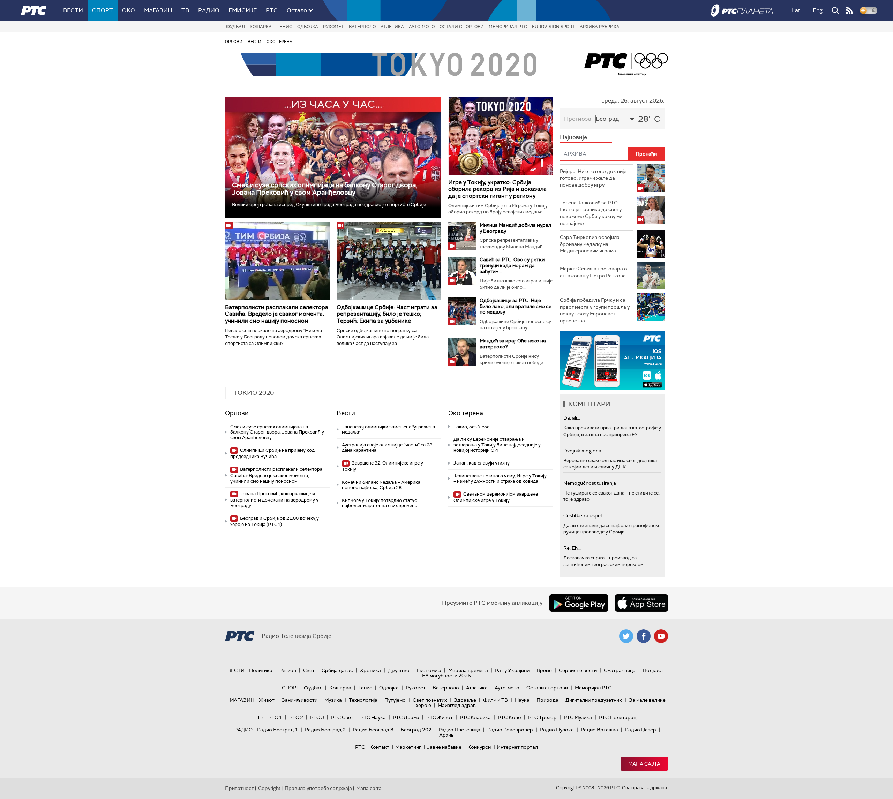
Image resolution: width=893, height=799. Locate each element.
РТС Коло (509, 717)
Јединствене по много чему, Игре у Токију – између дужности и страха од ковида (500, 478)
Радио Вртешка (599, 729)
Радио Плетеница (459, 729)
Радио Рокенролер (510, 729)
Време (544, 670)
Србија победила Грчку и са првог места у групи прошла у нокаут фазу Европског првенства (595, 310)
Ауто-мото (422, 26)
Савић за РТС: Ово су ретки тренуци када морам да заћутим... (512, 265)
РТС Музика (578, 717)
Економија (429, 670)
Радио (208, 10)
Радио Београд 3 (373, 729)
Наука (522, 700)
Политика (260, 670)
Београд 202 (416, 729)
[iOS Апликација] (612, 360)
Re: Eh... (572, 548)
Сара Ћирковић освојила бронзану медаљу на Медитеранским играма (590, 244)
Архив (446, 735)
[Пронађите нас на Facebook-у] (644, 636)
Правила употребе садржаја (318, 788)
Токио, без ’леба (471, 427)
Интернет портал (517, 747)
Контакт (379, 747)
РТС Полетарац (617, 717)
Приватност (239, 788)
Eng (818, 10)
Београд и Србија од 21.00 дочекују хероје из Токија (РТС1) (274, 521)
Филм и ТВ (495, 700)
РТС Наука (373, 717)
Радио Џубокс (557, 729)
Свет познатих (430, 700)
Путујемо (395, 700)
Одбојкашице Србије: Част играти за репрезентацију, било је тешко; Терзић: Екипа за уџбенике (387, 313)
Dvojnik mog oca (582, 450)
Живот (267, 700)
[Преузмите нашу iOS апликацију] (641, 603)
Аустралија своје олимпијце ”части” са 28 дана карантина (387, 447)
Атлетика (392, 26)
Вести (73, 10)
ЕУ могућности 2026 (446, 675)
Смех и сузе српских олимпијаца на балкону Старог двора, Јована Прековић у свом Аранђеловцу (324, 189)
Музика (333, 700)
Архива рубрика (600, 26)
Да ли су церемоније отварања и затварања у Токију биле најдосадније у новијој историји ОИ (497, 444)
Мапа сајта (644, 764)
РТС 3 (317, 717)
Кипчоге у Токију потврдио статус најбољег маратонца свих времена (379, 503)
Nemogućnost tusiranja (589, 483)
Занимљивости (299, 700)
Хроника (370, 670)
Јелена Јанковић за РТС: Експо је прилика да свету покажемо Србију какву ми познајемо (591, 212)
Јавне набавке (444, 747)
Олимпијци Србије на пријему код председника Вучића (272, 453)
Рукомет (333, 26)
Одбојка (307, 26)
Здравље (465, 700)
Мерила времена (468, 670)
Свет (309, 670)
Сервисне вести (578, 670)
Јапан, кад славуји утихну (481, 463)
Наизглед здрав (457, 705)
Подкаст (653, 670)
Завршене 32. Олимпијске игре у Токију (382, 466)
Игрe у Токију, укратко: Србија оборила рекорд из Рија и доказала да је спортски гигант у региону (497, 189)
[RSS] (849, 10)
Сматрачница (620, 670)
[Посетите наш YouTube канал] (661, 636)
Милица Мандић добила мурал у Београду (515, 228)
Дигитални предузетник (593, 700)
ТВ (185, 10)
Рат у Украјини (512, 670)
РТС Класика (475, 717)
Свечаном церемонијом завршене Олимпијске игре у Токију (495, 497)
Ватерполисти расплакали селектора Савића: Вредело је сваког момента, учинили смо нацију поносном (276, 313)
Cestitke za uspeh (583, 515)
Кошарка (261, 26)
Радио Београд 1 (277, 729)
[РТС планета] (742, 10)
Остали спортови (462, 26)
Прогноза (577, 118)
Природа (547, 700)
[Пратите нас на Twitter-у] (626, 636)
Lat (796, 10)
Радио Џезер (640, 729)
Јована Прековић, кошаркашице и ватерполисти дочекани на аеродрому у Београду (274, 499)
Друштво (399, 670)
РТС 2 (296, 717)
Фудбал (235, 26)
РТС (272, 10)
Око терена (279, 41)
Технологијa (363, 700)
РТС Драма (406, 717)
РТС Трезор (542, 717)
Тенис (284, 26)
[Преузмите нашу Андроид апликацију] (578, 603)
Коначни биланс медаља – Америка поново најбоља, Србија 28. (381, 485)
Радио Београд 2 (325, 729)
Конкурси (479, 747)
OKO (128, 10)
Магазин (158, 10)
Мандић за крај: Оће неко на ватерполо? (513, 344)
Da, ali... (571, 418)
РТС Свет (342, 717)
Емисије (242, 10)
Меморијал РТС (508, 26)
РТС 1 (275, 717)
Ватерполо (362, 26)
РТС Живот (439, 717)
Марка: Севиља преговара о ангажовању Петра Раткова (593, 272)
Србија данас (337, 670)
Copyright (269, 788)
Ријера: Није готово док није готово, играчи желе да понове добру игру (593, 178)
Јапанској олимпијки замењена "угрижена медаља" (388, 429)
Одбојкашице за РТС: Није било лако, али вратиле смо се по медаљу (515, 306)
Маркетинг (408, 747)
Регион (287, 670)
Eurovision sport (553, 26)
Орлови (233, 41)
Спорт (102, 10)
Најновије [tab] (573, 137)
